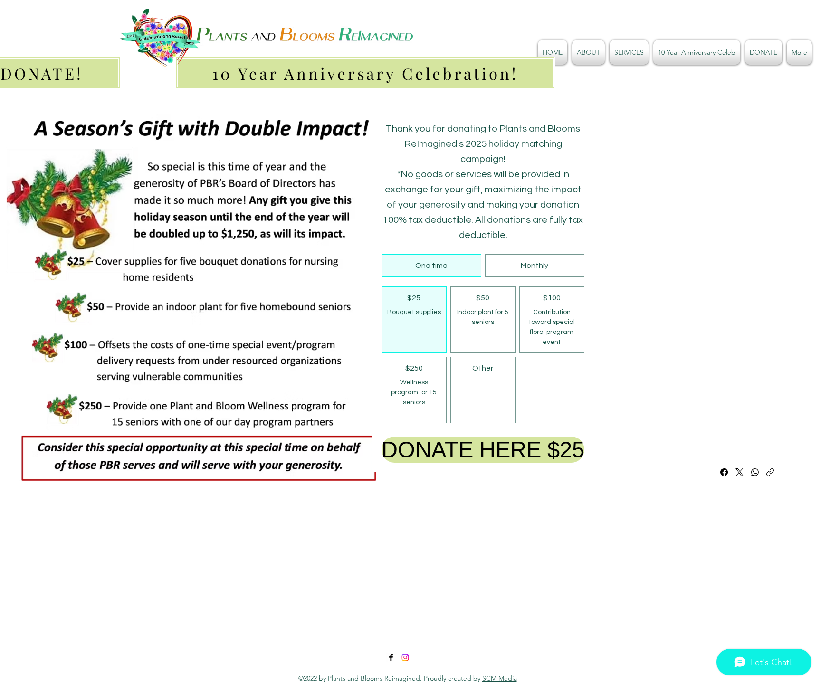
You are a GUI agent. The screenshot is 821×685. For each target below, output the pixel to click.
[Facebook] (724, 472)
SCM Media (499, 678)
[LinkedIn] (405, 657)
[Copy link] (770, 472)
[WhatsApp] (755, 472)
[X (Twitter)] (739, 472)
